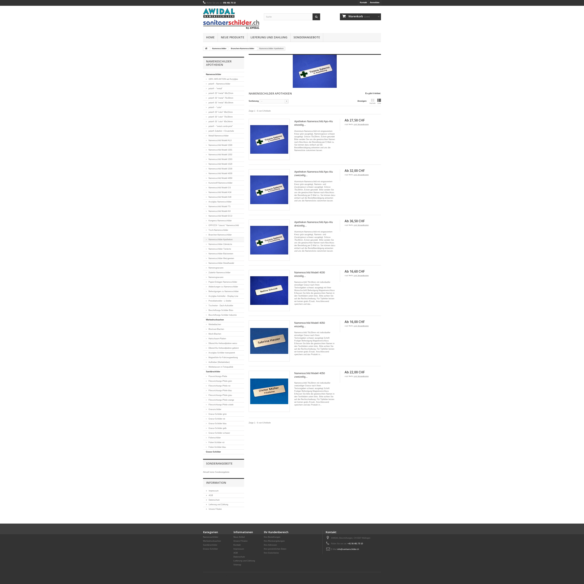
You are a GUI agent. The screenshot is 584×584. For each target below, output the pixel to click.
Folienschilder (214, 438)
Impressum (213, 491)
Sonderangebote (307, 37)
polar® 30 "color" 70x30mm (220, 117)
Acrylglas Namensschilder (219, 202)
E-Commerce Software (220, 576)
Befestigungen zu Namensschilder (223, 291)
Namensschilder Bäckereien (220, 254)
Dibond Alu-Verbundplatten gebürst (223, 348)
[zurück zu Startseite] (206, 49)
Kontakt (363, 2)
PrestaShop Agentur (239, 576)
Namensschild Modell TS (219, 206)
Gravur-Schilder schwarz (219, 433)
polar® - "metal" (215, 88)
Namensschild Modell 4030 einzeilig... (309, 274)
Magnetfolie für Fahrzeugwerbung (223, 357)
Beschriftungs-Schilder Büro (220, 310)
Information (216, 482)
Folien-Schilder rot (216, 442)
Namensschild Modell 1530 (220, 169)
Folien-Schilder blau (217, 447)
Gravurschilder (214, 409)
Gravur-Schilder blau (217, 423)
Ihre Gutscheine (271, 553)
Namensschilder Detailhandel (221, 263)
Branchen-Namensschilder (220, 235)
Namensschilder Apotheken (220, 239)
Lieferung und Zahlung (268, 37)
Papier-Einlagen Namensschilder (222, 282)
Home (210, 37)
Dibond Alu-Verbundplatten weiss (222, 343)
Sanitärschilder (213, 371)
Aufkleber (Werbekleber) (219, 362)
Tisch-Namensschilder (218, 230)
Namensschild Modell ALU (220, 140)
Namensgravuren (215, 268)
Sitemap (237, 565)
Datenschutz (214, 500)
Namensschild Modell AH (219, 211)
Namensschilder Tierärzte (219, 249)
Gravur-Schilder (213, 452)
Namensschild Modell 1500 (220, 145)
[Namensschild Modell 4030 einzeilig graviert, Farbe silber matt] (269, 291)
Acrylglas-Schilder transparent (221, 353)
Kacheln (372, 103)
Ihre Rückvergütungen (274, 541)
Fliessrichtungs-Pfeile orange (221, 400)
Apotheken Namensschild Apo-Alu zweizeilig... (313, 173)
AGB (210, 495)
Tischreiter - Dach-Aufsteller (220, 305)
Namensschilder (213, 74)
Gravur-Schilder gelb (217, 428)
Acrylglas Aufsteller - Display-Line (223, 296)
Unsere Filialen (215, 509)
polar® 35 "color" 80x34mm (220, 121)
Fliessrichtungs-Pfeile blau (220, 390)
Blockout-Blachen (216, 329)
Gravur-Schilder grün (217, 414)
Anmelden (374, 2)
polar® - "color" (215, 107)
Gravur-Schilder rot (216, 419)
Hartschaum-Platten (217, 338)
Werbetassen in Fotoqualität (220, 367)
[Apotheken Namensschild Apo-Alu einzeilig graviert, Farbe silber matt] (269, 139)
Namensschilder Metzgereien (221, 258)
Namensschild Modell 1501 (220, 150)
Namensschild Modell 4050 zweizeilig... (309, 375)
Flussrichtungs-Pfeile (217, 376)
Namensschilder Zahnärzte (220, 244)
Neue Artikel (239, 537)
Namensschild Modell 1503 (220, 159)
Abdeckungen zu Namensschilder (223, 287)
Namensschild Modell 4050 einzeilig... (309, 324)
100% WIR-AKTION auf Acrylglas (223, 79)
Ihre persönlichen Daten (275, 549)
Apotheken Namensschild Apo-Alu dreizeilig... (313, 224)
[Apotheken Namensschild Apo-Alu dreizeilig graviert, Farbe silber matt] (269, 240)
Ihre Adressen (270, 545)
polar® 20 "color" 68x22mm (220, 112)
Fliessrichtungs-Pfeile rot (219, 386)
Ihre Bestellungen (272, 537)
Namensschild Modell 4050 (220, 178)
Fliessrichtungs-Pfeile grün (220, 381)
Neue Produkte (232, 37)
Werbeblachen (214, 324)
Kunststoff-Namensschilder (220, 183)
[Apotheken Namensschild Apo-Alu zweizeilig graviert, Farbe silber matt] (269, 190)
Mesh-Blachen (214, 334)
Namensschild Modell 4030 (220, 173)
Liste (379, 103)
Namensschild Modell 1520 (220, 164)
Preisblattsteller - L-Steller (219, 301)
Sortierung (254, 101)
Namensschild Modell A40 (219, 197)
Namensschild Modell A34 (219, 192)
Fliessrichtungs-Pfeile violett (220, 404)
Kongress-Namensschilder (220, 220)
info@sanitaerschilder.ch (348, 549)
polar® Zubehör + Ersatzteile (221, 131)
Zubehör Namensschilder (219, 272)
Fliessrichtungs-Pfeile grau (220, 395)
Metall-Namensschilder (218, 136)
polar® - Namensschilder (219, 84)
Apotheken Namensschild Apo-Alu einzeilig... (313, 123)
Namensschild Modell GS (219, 187)
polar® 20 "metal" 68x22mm (220, 93)
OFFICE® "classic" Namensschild (223, 225)
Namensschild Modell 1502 (220, 154)
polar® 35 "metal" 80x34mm (220, 103)
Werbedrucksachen (215, 320)
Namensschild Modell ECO (220, 216)
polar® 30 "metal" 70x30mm (220, 98)
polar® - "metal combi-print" (220, 126)
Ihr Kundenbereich (276, 532)
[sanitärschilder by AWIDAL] (231, 18)
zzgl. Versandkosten (361, 124)
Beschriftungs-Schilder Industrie (222, 315)
